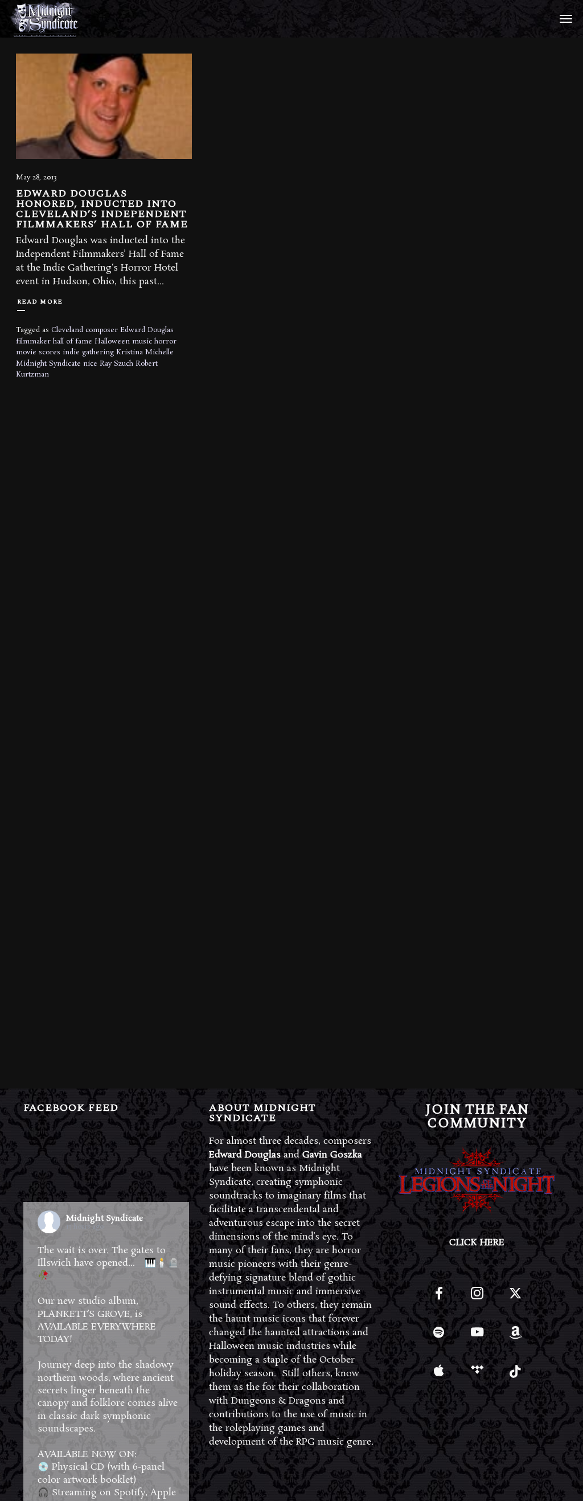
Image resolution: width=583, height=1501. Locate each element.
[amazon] (515, 1336)
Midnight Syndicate (48, 364)
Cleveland (67, 330)
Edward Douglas (147, 330)
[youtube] (477, 1338)
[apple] (438, 1375)
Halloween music (123, 341)
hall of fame (72, 341)
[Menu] (564, 18)
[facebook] (438, 1298)
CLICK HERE (476, 1242)
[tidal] (477, 1375)
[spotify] (438, 1336)
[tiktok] (515, 1375)
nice (90, 364)
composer (101, 330)
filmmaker (33, 341)
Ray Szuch (116, 364)
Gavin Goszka (332, 1154)
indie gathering (88, 352)
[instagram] (477, 1298)
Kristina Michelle (145, 352)
